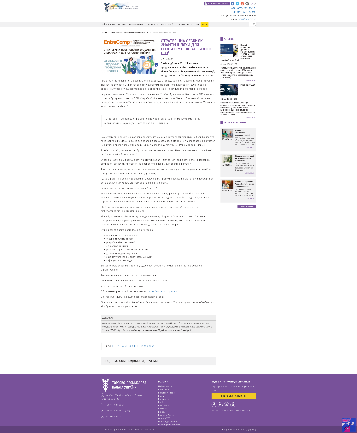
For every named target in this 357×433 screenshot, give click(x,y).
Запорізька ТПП (151, 346)
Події (170, 24)
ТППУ (115, 346)
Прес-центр (162, 24)
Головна (105, 33)
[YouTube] (242, 3)
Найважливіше (108, 24)
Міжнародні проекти (167, 421)
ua (252, 4)
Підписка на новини (234, 395)
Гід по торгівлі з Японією (169, 425)
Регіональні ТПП (182, 24)
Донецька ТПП (129, 346)
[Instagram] (247, 3)
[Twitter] (237, 3)
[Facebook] (232, 3)
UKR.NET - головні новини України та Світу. (231, 411)
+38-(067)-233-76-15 (243, 8)
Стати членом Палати (218, 3)
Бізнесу (161, 412)
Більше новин (247, 206)
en (255, 4)
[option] (130, 56)
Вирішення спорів (137, 24)
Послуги (151, 24)
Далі (204, 24)
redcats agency (246, 430)
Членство (195, 24)
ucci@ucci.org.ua (247, 19)
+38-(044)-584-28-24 (243, 11)
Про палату (122, 24)
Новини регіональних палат (137, 33)
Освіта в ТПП (164, 418)
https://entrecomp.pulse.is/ (163, 291)
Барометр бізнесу (166, 415)
